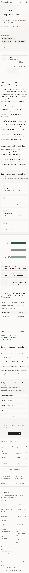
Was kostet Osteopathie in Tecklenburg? (9, 357)
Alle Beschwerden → (21, 516)
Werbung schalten (5, 553)
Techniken (3, 511)
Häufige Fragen (4, 480)
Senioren (3, 536)
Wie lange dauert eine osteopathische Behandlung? (11, 374)
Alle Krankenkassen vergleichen (8, 337)
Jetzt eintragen (13, 433)
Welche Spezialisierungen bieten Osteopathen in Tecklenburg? (13, 366)
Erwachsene (4, 527)
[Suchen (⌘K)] (20, 2)
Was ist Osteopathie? (5, 476)
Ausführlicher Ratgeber (6, 339)
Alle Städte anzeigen (14, 469)
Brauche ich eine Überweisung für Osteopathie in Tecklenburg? (13, 370)
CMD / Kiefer (19, 514)
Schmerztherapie (5, 541)
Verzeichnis (7, 9)
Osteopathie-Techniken (20, 476)
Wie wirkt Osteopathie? (6, 509)
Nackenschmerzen (20, 509)
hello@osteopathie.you (8, 500)
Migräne (18, 511)
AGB (17, 535)
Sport (2, 534)
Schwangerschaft (5, 531)
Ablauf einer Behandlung (6, 478)
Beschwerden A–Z (18, 480)
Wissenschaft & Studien (20, 483)
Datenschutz (19, 529)
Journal (3, 549)
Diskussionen (4, 546)
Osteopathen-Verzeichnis (7, 551)
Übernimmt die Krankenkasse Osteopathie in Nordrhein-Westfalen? (12, 362)
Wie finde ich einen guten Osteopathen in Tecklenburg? (12, 354)
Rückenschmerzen (20, 507)
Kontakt (17, 542)
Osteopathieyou (6, 2)
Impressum (18, 527)
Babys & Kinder (4, 529)
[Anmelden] (23, 2)
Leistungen (3, 483)
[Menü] (26, 2)
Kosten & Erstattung (19, 478)
